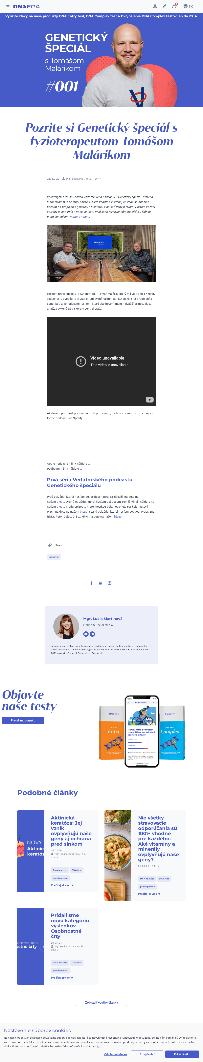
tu (89, 463)
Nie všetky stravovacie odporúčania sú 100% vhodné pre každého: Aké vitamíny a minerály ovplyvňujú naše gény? (158, 838)
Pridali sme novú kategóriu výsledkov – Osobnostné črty (70, 925)
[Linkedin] (92, 634)
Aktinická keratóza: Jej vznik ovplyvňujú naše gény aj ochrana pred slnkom (71, 831)
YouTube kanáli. (79, 217)
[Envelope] (86, 634)
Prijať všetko (182, 1054)
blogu (60, 501)
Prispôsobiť (147, 1054)
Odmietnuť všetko (115, 1054)
